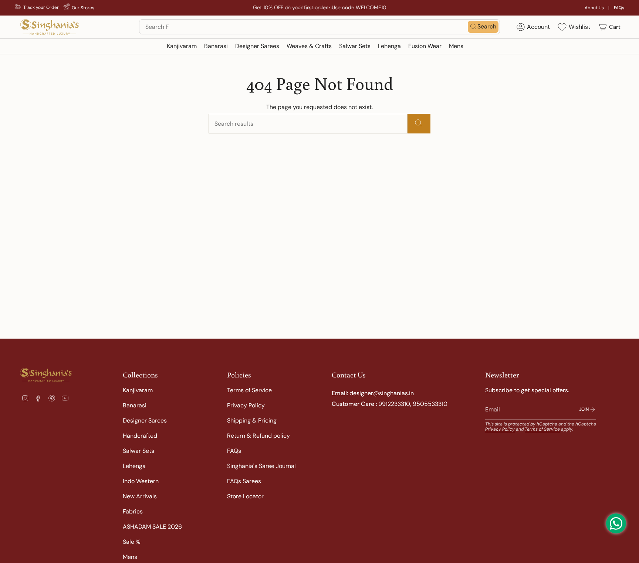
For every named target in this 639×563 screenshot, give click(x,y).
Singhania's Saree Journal (261, 466)
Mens (130, 557)
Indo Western (141, 481)
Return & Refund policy (258, 436)
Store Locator (245, 496)
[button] (181, 46)
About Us (594, 8)
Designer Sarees (145, 420)
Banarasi (134, 405)
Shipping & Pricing (252, 420)
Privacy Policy (246, 405)
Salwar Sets (138, 451)
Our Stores (83, 8)
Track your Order (41, 7)
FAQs (619, 8)
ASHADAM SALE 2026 (152, 526)
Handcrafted (140, 436)
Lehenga (134, 466)
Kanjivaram (138, 390)
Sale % (132, 542)
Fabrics (133, 511)
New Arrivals (140, 496)
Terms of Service (249, 390)
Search (486, 26)
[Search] (419, 123)
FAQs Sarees (244, 481)
